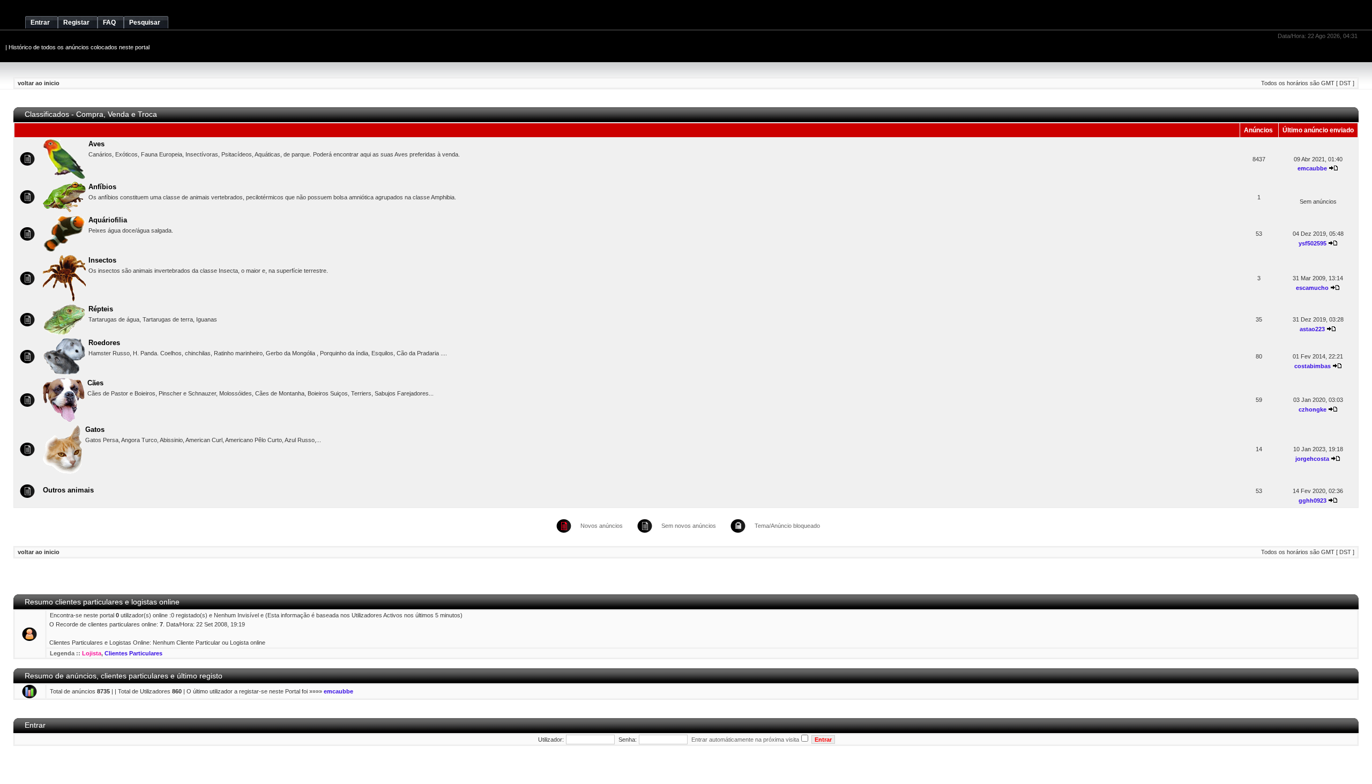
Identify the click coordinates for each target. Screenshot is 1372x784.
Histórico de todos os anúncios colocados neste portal (79, 47)
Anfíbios (102, 187)
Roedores (104, 343)
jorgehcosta (1312, 459)
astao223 (1312, 329)
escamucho (1312, 288)
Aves (96, 144)
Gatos (95, 429)
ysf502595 (1312, 243)
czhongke (1312, 409)
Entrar (35, 725)
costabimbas (1312, 366)
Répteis (100, 309)
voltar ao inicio (38, 83)
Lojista (91, 653)
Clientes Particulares (133, 653)
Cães (95, 383)
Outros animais (68, 490)
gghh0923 (1312, 500)
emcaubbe (1312, 168)
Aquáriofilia (107, 220)
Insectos (102, 260)
